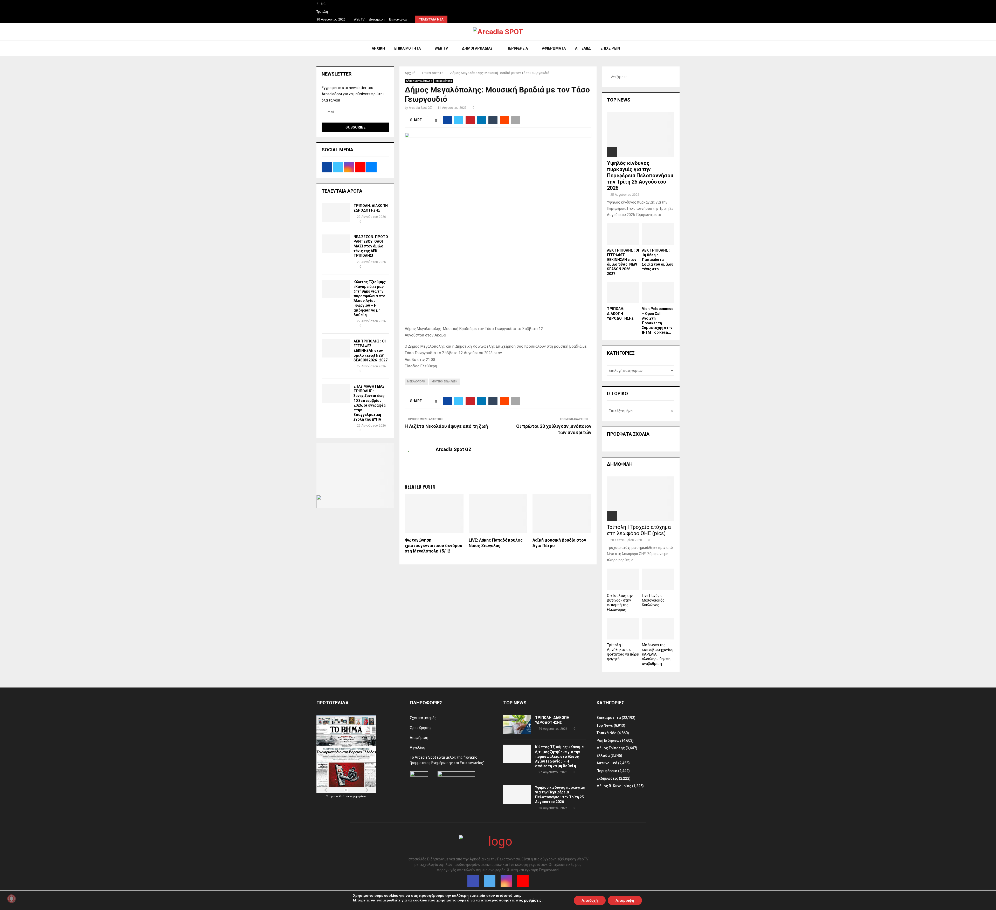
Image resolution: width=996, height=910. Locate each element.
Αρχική (378, 48)
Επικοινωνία (398, 19)
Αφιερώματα (554, 48)
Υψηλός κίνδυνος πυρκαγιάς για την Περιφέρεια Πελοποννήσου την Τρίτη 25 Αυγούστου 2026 (640, 175)
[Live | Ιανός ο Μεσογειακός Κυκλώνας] (658, 579)
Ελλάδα (603, 755)
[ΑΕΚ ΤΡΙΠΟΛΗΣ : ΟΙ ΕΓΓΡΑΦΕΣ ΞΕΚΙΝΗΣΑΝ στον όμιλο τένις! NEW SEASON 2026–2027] (336, 348)
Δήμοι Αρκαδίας (477, 48)
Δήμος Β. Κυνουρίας (614, 786)
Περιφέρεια (517, 48)
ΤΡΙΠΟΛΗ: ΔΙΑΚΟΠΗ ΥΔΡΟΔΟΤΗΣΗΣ (620, 313)
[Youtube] (523, 881)
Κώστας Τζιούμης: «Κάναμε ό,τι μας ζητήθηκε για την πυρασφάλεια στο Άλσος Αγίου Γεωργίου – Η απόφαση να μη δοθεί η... (559, 756)
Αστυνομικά (607, 763)
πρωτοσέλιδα (338, 796)
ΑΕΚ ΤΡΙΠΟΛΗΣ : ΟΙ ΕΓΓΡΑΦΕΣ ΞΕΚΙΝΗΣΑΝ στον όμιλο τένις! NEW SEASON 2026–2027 (371, 350)
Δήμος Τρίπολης (611, 748)
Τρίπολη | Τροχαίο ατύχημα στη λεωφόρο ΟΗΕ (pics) (639, 530)
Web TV (359, 19)
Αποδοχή (590, 900)
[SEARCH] (669, 77)
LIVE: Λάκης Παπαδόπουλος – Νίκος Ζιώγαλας (497, 543)
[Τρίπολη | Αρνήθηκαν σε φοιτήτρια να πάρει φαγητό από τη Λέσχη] (623, 628)
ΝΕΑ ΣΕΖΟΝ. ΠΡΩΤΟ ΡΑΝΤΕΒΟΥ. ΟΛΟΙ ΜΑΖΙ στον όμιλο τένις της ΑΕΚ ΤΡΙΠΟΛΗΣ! (371, 246)
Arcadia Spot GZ (420, 108)
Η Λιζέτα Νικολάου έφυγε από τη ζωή (446, 426)
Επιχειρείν (610, 48)
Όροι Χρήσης (421, 728)
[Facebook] (473, 881)
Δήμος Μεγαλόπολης (419, 80)
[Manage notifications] (11, 898)
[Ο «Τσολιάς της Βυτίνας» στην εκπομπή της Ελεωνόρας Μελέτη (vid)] (623, 579)
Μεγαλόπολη (416, 381)
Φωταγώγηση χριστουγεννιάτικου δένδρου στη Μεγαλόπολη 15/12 (433, 546)
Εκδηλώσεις (607, 778)
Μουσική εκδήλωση (444, 381)
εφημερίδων (358, 796)
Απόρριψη (624, 900)
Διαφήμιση (377, 19)
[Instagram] (506, 881)
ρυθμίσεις (533, 900)
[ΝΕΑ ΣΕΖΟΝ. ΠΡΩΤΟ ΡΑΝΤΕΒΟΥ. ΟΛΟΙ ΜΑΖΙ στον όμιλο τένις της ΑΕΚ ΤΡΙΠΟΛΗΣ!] (336, 243)
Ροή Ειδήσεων (609, 740)
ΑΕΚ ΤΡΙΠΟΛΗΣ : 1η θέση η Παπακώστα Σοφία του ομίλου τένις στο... (657, 259)
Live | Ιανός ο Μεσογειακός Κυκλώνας (653, 600)
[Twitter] (489, 881)
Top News (605, 725)
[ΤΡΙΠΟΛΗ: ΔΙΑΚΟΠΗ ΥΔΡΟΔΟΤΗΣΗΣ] (336, 212)
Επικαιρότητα (407, 48)
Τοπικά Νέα (607, 733)
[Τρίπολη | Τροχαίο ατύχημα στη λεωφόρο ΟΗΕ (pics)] (640, 498)
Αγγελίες (583, 48)
